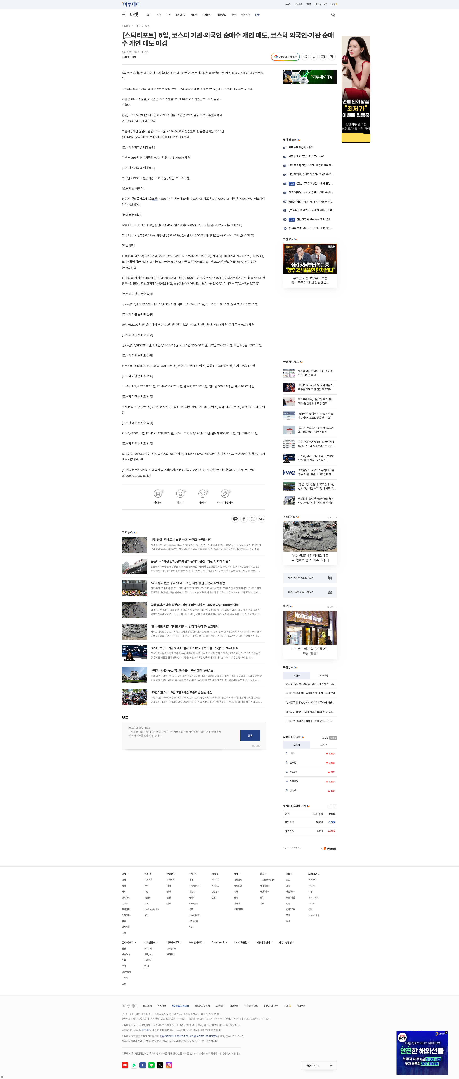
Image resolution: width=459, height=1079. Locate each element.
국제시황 (245, 14)
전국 (288, 903)
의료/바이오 (194, 915)
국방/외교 (264, 891)
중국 (236, 897)
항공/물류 (193, 903)
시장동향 (171, 879)
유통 (191, 909)
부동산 (170, 873)
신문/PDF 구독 (320, 4)
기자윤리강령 (181, 1036)
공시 (149, 14)
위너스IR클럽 (240, 942)
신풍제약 (294, 781)
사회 (288, 873)
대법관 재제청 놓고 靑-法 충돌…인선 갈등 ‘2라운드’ (182, 670)
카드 (146, 903)
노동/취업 (290, 897)
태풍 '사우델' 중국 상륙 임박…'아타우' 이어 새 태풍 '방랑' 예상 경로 (324, 192)
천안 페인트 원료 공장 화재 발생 (310, 219)
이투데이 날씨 (263, 942)
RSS (333, 4)
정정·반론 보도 (251, 1005)
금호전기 (294, 762)
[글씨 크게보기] (332, 57)
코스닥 (323, 744)
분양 (169, 897)
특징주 (194, 14)
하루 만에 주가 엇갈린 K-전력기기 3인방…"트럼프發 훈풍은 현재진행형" (316, 446)
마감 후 (311, 903)
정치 (262, 873)
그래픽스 (148, 960)
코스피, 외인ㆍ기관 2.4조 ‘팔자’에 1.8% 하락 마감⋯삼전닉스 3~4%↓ (194, 648)
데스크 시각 (313, 897)
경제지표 (215, 885)
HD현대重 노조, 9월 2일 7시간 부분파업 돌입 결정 (181, 692)
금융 (146, 873)
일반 (257, 14)
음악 (124, 966)
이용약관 (161, 1005)
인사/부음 (290, 909)
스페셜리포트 (195, 942)
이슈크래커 (149, 948)
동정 (288, 915)
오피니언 (312, 873)
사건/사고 (290, 891)
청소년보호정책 (202, 1005)
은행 (146, 885)
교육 (288, 885)
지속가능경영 (285, 942)
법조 (288, 879)
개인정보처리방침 (180, 1005)
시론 (310, 891)
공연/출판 (126, 972)
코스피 (297, 744)
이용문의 (234, 1005)
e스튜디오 (171, 948)
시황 (159, 14)
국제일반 (238, 885)
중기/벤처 (193, 921)
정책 (169, 891)
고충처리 (220, 1005)
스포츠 (125, 978)
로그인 (288, 4)
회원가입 (298, 4)
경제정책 (215, 879)
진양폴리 (294, 771)
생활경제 (215, 891)
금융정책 (148, 879)
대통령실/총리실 (267, 879)
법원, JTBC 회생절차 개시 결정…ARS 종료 (316, 183)
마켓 (134, 14)
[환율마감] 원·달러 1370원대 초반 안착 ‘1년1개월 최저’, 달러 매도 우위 (316, 488)
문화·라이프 (127, 942)
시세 (168, 14)
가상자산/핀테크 (151, 909)
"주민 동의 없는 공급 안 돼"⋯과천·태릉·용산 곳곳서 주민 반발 (188, 583)
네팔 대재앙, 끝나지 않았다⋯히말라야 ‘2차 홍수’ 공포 (317, 174)
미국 (236, 891)
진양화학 (294, 790)
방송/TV (126, 954)
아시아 (237, 903)
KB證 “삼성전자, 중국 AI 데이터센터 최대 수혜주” (315, 201)
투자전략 (207, 14)
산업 (191, 873)
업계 (169, 885)
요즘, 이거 (148, 954)
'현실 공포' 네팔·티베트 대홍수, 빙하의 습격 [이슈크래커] (185, 626)
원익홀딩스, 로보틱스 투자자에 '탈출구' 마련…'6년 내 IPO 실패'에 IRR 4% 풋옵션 (316, 474)
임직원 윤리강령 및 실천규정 (203, 1036)
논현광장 (312, 885)
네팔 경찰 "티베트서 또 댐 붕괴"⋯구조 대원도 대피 (181, 539)
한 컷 (146, 966)
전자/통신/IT (195, 885)
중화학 (192, 897)
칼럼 (310, 909)
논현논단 (312, 879)
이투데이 (126, 26)
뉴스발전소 (149, 942)
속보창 (308, 4)
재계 (191, 879)
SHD (292, 753)
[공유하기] (305, 57)
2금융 (147, 897)
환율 (233, 14)
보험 (146, 891)
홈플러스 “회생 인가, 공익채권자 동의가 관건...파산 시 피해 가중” (190, 561)
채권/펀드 (221, 14)
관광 (124, 948)
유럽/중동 (238, 909)
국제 (236, 873)
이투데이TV (173, 942)
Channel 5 (218, 942)
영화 (124, 960)
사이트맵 (301, 1005)
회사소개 (147, 1005)
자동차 (192, 891)
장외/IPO (180, 14)
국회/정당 (264, 885)
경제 (214, 873)
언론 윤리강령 (167, 1036)
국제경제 (238, 879)
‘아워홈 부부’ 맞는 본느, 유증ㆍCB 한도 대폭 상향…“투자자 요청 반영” (326, 228)
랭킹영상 (171, 954)
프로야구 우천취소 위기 (301, 147)
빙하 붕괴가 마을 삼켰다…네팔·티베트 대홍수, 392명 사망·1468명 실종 (195, 605)
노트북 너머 (313, 915)
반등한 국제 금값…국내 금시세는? (307, 156)
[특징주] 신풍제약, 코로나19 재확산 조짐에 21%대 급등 (318, 210)
